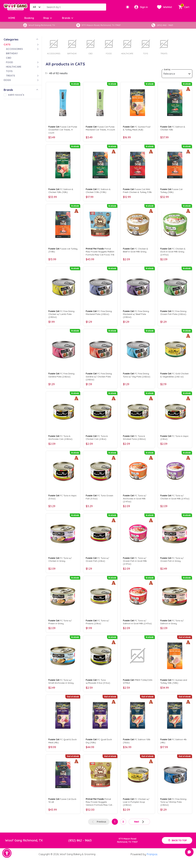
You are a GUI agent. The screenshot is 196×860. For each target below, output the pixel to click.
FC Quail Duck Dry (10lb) (99, 741)
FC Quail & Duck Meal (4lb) (62, 741)
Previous (101, 821)
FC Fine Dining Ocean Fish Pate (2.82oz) (173, 312)
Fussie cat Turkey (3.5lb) (62, 250)
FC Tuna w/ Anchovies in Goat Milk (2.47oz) (134, 498)
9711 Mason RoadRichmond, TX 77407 (127, 840)
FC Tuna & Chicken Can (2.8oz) (97, 437)
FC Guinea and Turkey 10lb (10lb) (173, 681)
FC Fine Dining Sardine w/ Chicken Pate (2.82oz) (99, 376)
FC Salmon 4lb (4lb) (173, 741)
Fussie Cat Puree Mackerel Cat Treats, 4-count (100, 128)
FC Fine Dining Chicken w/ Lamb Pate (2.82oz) (61, 314)
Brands (66, 17)
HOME (11, 17)
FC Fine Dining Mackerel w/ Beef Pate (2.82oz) (136, 314)
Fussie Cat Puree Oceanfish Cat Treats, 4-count (62, 129)
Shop (46, 17)
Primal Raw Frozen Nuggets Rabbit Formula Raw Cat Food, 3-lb (100, 251)
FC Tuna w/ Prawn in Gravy (60, 622)
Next (136, 821)
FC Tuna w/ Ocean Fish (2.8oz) (97, 559)
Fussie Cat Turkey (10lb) (171, 191)
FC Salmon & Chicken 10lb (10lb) (60, 191)
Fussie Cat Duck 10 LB (62, 800)
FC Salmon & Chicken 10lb (172, 128)
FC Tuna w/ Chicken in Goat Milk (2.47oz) (174, 497)
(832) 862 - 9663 (80, 840)
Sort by (167, 69)
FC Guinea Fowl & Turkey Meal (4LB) (136, 128)
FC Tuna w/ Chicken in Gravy (60, 559)
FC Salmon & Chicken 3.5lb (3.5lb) (98, 191)
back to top (179, 840)
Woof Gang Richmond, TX (24, 840)
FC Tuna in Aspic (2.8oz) (174, 437)
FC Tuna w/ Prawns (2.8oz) (97, 622)
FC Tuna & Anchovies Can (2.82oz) (60, 437)
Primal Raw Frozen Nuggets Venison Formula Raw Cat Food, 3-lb (99, 802)
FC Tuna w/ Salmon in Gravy (172, 622)
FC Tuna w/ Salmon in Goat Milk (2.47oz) (137, 622)
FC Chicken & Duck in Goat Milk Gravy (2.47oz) (172, 251)
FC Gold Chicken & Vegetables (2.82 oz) (174, 375)
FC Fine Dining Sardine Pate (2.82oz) (61, 375)
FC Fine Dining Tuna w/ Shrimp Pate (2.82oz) (173, 802)
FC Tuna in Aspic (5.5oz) (62, 497)
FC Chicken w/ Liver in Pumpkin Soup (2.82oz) (136, 802)
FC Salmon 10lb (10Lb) (136, 741)
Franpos (152, 854)
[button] (7, 853)
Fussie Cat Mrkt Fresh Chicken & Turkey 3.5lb (137, 191)
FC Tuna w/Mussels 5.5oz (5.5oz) (98, 681)
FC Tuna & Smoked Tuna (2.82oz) (134, 437)
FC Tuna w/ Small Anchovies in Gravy (61, 681)
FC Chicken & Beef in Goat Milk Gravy (135, 250)
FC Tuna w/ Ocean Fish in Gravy (172, 559)
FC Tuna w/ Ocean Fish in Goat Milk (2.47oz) (135, 561)
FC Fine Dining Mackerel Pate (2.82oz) (99, 312)
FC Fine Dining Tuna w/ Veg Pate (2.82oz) (136, 375)
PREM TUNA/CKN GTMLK (137, 681)
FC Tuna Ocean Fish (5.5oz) (99, 497)
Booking (29, 17)
